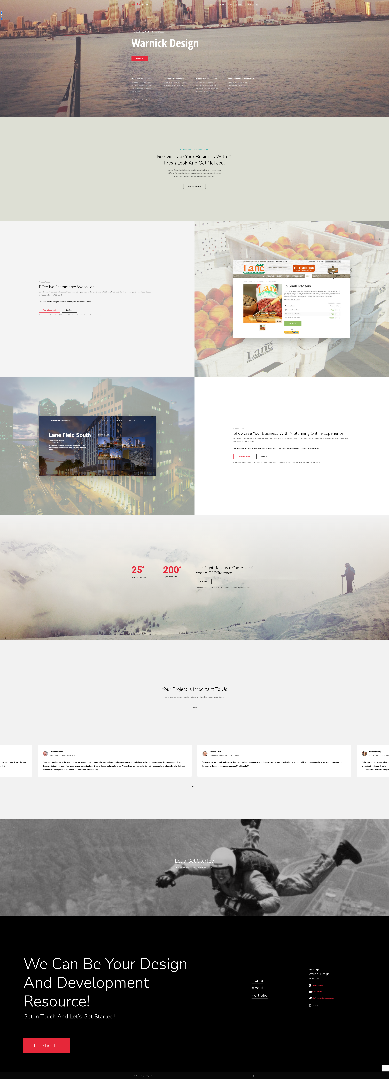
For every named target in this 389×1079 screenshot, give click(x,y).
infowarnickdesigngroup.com (323, 998)
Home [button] (257, 980)
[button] (139, 58)
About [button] (257, 988)
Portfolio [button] (260, 995)
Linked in (314, 1005)
